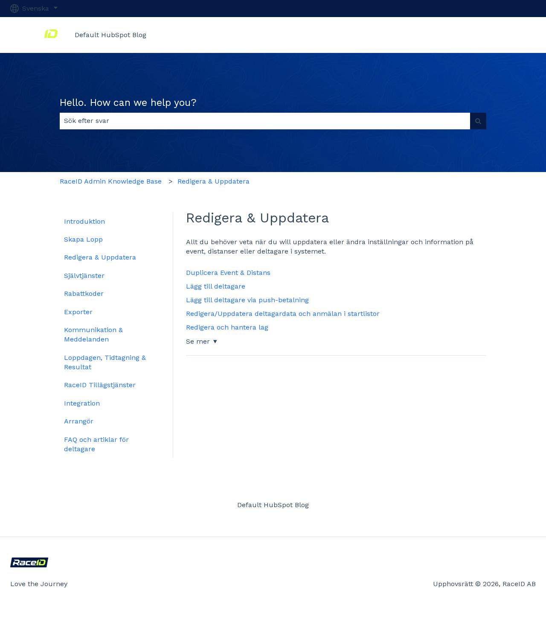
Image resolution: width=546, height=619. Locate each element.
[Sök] (478, 121)
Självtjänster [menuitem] (84, 276)
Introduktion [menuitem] (84, 221)
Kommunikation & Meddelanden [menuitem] (93, 334)
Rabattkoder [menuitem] (84, 293)
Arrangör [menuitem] (78, 421)
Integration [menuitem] (82, 403)
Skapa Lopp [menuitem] (83, 239)
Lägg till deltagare (215, 286)
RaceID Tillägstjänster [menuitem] (100, 385)
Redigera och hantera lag (227, 327)
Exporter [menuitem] (78, 312)
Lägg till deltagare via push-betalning (247, 300)
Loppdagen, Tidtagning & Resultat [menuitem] (105, 362)
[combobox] (265, 121)
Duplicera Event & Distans (228, 273)
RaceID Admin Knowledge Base (111, 181)
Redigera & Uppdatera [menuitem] (100, 257)
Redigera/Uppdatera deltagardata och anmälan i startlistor (283, 314)
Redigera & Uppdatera (213, 181)
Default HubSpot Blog (110, 35)
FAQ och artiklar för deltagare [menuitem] (96, 444)
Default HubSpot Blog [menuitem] (273, 505)
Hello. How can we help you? (128, 102)
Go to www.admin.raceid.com (479, 35)
